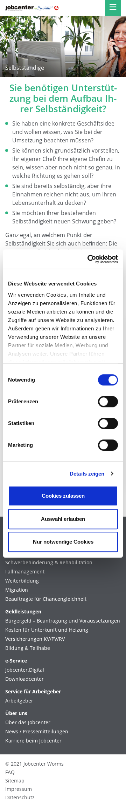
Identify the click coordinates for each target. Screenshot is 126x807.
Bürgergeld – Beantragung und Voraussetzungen (62, 621)
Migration (16, 590)
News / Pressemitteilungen (36, 731)
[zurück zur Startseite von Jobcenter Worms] (31, 8)
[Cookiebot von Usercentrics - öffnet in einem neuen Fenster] (89, 259)
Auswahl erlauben (63, 519)
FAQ (10, 772)
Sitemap (14, 780)
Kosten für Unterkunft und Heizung (46, 630)
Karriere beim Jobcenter (33, 741)
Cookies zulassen (63, 496)
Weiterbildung (22, 581)
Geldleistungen (23, 611)
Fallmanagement (24, 572)
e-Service (16, 661)
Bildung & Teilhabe (27, 648)
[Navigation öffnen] (113, 8)
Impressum (18, 789)
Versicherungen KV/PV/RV (35, 639)
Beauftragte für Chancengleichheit (45, 599)
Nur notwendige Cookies (63, 542)
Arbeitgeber (19, 701)
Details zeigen (87, 474)
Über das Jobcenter (27, 722)
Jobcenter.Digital (24, 670)
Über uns (16, 713)
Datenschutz (20, 797)
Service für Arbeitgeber (33, 691)
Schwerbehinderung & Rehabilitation (48, 562)
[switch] (108, 401)
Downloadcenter (24, 679)
